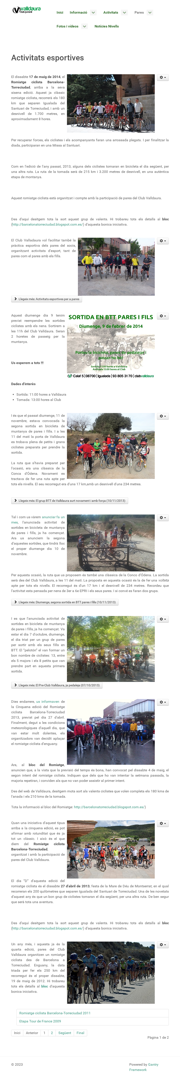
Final (80, 1033)
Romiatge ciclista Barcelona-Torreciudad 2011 (55, 1013)
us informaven (48, 701)
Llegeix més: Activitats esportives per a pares (48, 299)
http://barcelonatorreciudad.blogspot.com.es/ (47, 224)
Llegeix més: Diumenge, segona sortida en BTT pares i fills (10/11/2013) (67, 602)
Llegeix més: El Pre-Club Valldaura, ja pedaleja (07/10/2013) (59, 685)
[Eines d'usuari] (163, 77)
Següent (64, 1033)
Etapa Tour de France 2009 (40, 1021)
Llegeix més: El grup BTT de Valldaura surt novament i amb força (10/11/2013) (71, 500)
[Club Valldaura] (26, 9)
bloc (44, 986)
